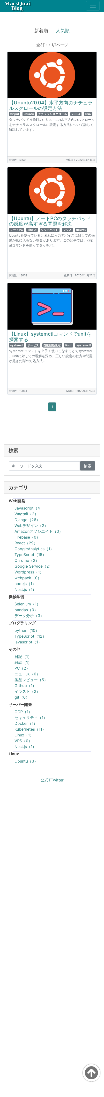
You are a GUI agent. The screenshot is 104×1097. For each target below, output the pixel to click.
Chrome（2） (27, 560)
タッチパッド (49, 230)
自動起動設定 (52, 345)
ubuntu (29, 114)
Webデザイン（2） (31, 525)
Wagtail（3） (26, 513)
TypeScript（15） (30, 554)
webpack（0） (28, 577)
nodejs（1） (25, 583)
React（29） (26, 543)
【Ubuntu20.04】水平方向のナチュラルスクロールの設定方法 (51, 105)
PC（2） (22, 668)
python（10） (27, 630)
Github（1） (25, 685)
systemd (16, 345)
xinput (14, 114)
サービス (33, 345)
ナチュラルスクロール (52, 114)
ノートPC (16, 230)
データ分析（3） (29, 615)
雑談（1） (23, 662)
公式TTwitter (52, 780)
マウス (67, 230)
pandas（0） (26, 609)
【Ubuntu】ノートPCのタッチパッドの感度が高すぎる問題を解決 (50, 221)
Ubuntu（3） (26, 761)
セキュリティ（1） (31, 717)
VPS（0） (23, 740)
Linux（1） (24, 735)
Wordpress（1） (29, 572)
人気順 (63, 30)
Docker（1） (26, 723)
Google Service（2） (34, 566)
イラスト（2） (27, 691)
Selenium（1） (27, 604)
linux (88, 114)
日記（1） (23, 656)
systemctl (83, 345)
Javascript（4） (29, 508)
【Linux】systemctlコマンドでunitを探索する (50, 336)
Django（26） (27, 519)
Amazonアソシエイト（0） (39, 531)
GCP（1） (23, 711)
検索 (87, 466)
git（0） (22, 697)
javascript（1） (28, 642)
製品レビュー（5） (31, 679)
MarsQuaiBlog (17, 5)
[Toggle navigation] (93, 6)
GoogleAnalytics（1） (34, 548)
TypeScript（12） (30, 636)
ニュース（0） (27, 674)
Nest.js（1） (25, 589)
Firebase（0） (27, 537)
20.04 (76, 114)
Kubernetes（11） (30, 729)
